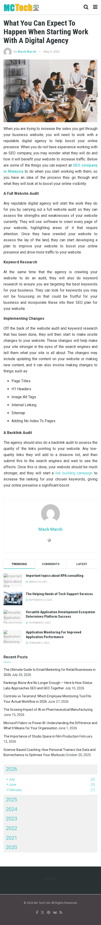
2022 (11, 828)
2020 (11, 847)
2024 (11, 809)
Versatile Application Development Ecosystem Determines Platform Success (60, 614)
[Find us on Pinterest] (48, 912)
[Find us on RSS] (60, 912)
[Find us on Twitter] (42, 912)
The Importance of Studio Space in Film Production (41, 736)
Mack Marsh (27, 51)
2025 (11, 800)
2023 (11, 819)
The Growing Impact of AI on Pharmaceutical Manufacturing (48, 709)
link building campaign (74, 473)
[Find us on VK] (55, 912)
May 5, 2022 (52, 51)
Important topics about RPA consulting (54, 576)
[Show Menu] (95, 7)
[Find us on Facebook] (37, 912)
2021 (11, 838)
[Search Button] (86, 7)
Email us (49, 878)
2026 (11, 769)
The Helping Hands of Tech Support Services (59, 594)
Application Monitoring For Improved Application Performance (53, 634)
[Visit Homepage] (21, 7)
